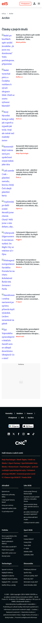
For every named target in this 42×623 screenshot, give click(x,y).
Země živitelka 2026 (30, 585)
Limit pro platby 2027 (31, 576)
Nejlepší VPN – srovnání (10, 582)
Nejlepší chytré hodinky (9, 579)
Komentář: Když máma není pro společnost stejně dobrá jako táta (27, 148)
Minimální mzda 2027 (31, 582)
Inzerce (30, 413)
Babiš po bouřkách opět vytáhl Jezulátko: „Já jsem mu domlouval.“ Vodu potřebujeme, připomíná (28, 37)
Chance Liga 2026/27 (12, 477)
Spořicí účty (27, 573)
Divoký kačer (6, 556)
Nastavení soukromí (13, 612)
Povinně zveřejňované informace (26, 617)
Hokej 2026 (27, 542)
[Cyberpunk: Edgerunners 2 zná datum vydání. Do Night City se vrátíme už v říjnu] (8, 243)
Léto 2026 (27, 486)
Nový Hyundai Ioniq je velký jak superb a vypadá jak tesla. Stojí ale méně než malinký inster (27, 113)
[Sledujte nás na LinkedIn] (9, 434)
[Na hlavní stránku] (5, 3)
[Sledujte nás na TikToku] (33, 434)
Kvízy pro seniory (7, 505)
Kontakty (9, 413)
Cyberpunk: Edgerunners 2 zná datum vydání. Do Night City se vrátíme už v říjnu (27, 234)
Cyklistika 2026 (28, 555)
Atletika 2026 (28, 552)
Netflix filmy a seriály (9, 585)
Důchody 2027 (28, 579)
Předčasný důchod (30, 569)
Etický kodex (9, 617)
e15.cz (4, 14)
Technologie (7, 564)
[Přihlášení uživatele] (34, 3)
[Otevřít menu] (39, 3)
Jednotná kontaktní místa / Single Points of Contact (20, 615)
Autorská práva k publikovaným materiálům (20, 604)
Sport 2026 (28, 530)
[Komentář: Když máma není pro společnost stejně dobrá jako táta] (8, 155)
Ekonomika (28, 564)
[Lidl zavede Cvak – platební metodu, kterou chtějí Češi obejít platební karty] (8, 183)
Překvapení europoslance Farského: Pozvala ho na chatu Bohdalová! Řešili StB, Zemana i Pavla (28, 262)
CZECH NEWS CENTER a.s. (29, 594)
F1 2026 (26, 548)
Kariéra (31, 418)
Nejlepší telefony (7, 573)
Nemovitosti (13, 467)
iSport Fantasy (14, 463)
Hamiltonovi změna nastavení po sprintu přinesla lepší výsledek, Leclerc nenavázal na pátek (28, 296)
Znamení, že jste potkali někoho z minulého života (31, 499)
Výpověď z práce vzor (9, 553)
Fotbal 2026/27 (29, 539)
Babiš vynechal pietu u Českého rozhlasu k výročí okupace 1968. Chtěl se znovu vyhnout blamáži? (27, 72)
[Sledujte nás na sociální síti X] (13, 434)
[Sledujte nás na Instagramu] (23, 434)
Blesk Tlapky (22, 460)
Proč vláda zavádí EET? (9, 547)
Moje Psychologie (8, 460)
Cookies (34, 609)
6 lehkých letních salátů (31, 523)
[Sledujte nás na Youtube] (28, 434)
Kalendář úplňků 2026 (9, 508)
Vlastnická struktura (28, 612)
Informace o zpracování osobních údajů (17, 609)
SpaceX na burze (7, 569)
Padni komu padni (8, 550)
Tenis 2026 (27, 545)
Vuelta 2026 (26, 477)
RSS (22, 418)
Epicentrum (6, 491)
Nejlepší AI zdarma (8, 576)
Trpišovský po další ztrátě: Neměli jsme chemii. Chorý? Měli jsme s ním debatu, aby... (27, 203)
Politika (5, 530)
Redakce (20, 413)
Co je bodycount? (7, 511)
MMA (25, 536)
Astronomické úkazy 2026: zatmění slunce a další (31, 506)
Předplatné (12, 418)
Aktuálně (5, 486)
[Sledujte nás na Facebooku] (18, 434)
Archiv (11, 14)
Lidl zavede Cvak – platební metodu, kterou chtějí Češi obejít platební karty (26, 172)
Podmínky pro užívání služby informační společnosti (20, 607)
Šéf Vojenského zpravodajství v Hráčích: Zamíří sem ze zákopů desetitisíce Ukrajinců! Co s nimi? (28, 331)
